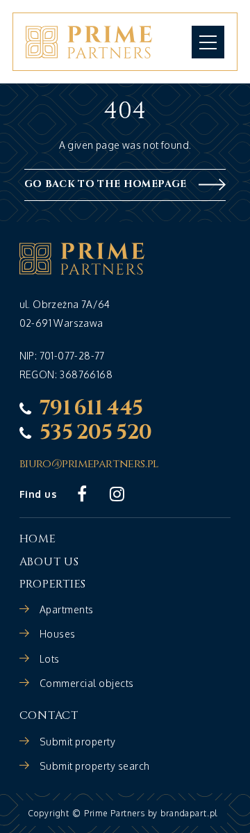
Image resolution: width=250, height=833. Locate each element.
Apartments (67, 609)
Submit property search (95, 766)
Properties (52, 584)
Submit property (78, 741)
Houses (58, 634)
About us (49, 561)
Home (37, 539)
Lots (50, 659)
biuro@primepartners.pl (89, 464)
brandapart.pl (189, 813)
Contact (48, 715)
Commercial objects (87, 683)
